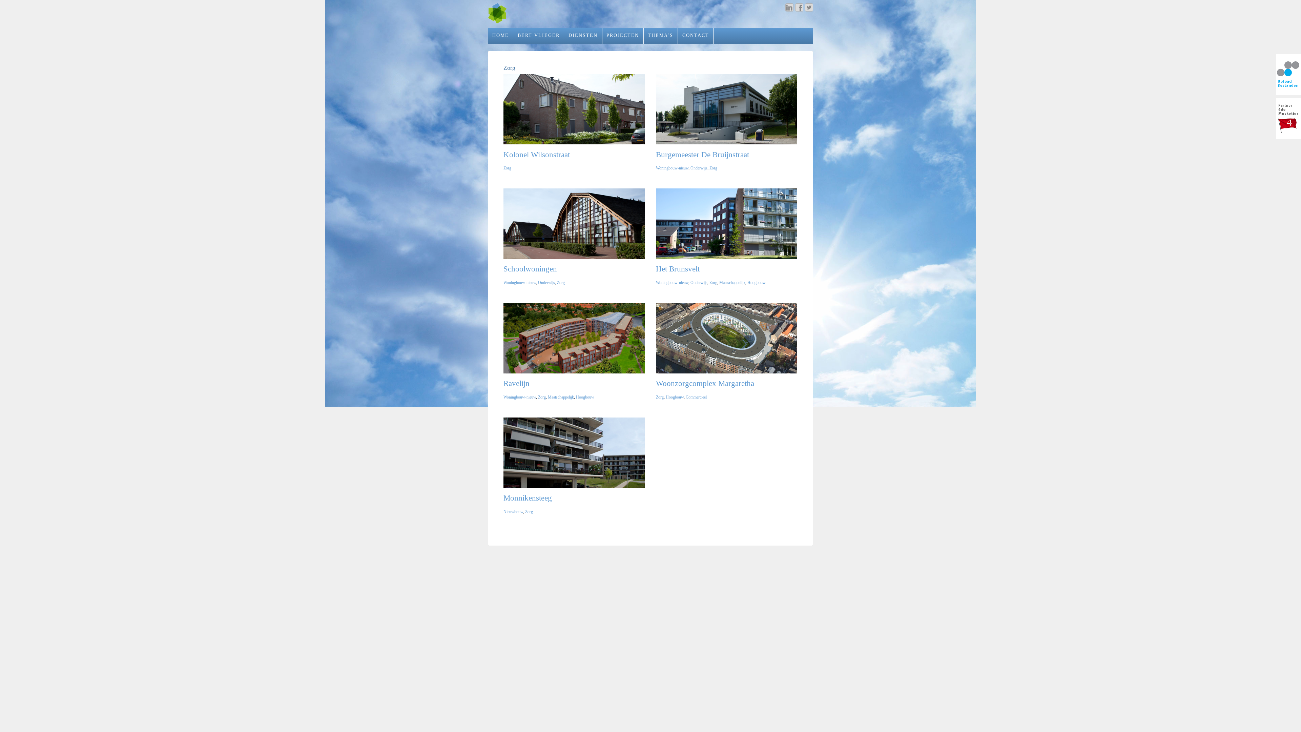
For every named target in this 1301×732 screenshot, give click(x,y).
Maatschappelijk (732, 282)
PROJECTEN (622, 35)
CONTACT (695, 35)
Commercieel (696, 397)
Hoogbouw (756, 282)
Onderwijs (698, 168)
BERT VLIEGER (539, 35)
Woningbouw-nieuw (672, 168)
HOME (500, 35)
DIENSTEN (583, 35)
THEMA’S (660, 35)
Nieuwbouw (513, 511)
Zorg (507, 168)
